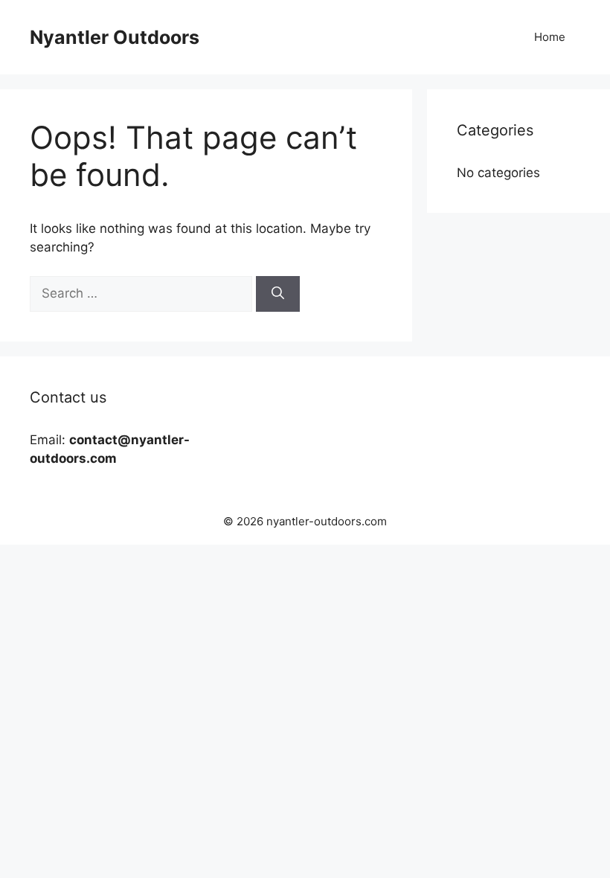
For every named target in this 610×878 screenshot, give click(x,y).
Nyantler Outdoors (114, 37)
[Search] (278, 294)
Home (549, 37)
